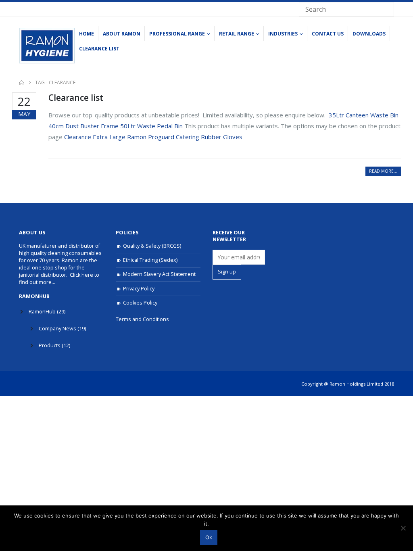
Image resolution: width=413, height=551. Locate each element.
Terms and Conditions (142, 319)
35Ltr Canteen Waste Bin (363, 115)
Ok (208, 537)
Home (86, 33)
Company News (57, 328)
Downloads (369, 33)
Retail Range (236, 33)
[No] (403, 528)
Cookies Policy (140, 302)
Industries (283, 33)
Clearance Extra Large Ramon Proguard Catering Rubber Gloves (153, 137)
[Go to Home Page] (21, 82)
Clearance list (99, 48)
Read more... (383, 171)
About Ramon (121, 33)
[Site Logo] (47, 45)
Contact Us (328, 33)
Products (49, 345)
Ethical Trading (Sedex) (150, 260)
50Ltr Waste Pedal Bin (152, 126)
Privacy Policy (138, 288)
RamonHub (42, 311)
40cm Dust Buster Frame (84, 126)
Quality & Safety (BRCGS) (152, 245)
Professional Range (177, 33)
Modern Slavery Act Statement (159, 274)
